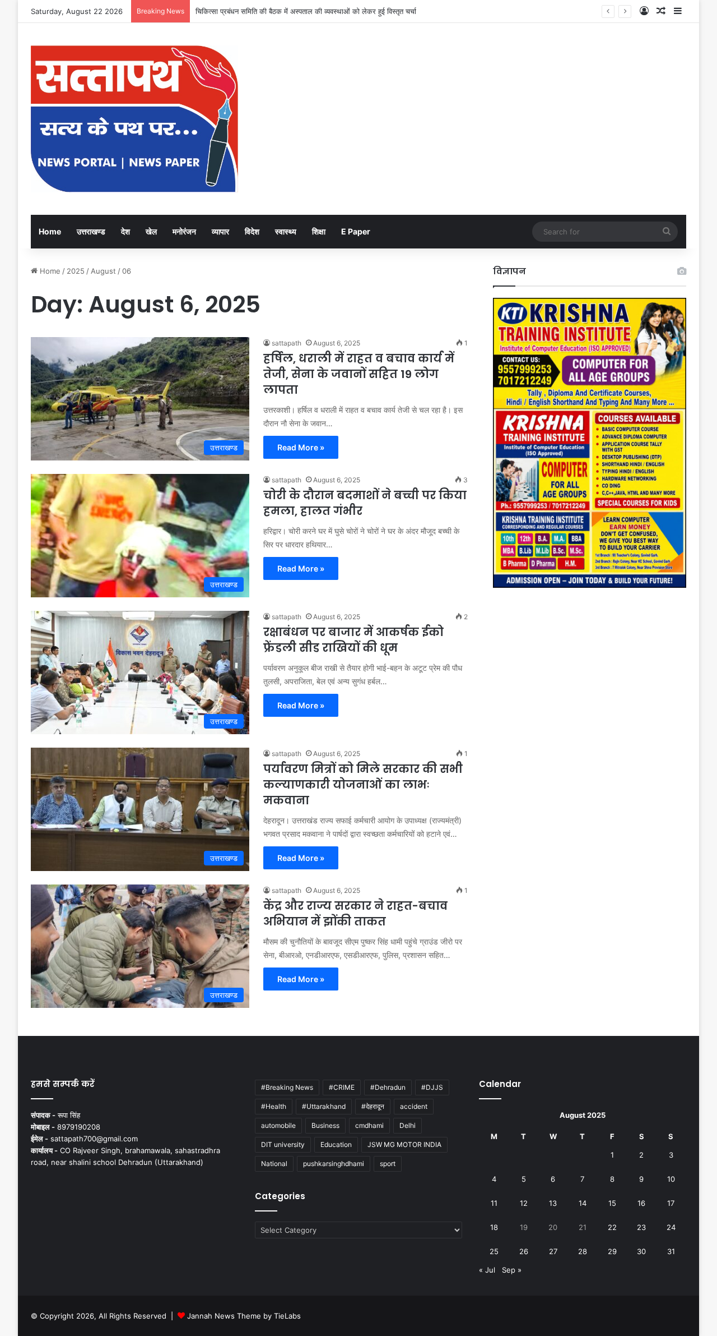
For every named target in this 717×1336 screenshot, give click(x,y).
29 (612, 1251)
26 (523, 1251)
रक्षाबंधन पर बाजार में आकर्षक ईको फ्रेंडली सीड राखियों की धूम (353, 640)
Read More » (300, 447)
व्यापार (220, 231)
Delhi (407, 1125)
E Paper (355, 231)
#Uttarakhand (324, 1106)
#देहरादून (372, 1106)
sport (387, 1163)
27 (553, 1251)
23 (641, 1227)
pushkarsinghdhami (333, 1163)
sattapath (286, 343)
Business (325, 1125)
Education (336, 1144)
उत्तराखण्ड (91, 231)
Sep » (512, 1269)
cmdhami (369, 1125)
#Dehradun (388, 1087)
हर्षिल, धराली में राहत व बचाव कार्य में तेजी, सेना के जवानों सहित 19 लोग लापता (358, 374)
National (274, 1163)
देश (125, 231)
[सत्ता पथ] (134, 118)
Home (50, 231)
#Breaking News (287, 1087)
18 (494, 1227)
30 (641, 1251)
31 (671, 1251)
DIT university (283, 1144)
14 (582, 1203)
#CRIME (342, 1087)
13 (553, 1203)
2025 (76, 270)
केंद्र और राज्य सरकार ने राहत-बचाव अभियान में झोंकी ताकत (355, 913)
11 (494, 1203)
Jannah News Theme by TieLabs (244, 1315)
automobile (278, 1125)
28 (582, 1251)
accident (413, 1106)
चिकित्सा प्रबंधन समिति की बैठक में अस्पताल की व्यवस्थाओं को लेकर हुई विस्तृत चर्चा (305, 11)
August (103, 270)
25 (494, 1251)
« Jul (487, 1269)
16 (641, 1203)
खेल (151, 231)
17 (670, 1203)
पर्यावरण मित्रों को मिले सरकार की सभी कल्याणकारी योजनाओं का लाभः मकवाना (363, 784)
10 (671, 1178)
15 (612, 1203)
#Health (273, 1106)
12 (524, 1203)
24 (671, 1227)
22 (612, 1227)
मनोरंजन (184, 231)
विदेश (252, 231)
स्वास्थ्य (285, 231)
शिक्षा (318, 231)
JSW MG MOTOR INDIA (404, 1144)
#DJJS (432, 1087)
